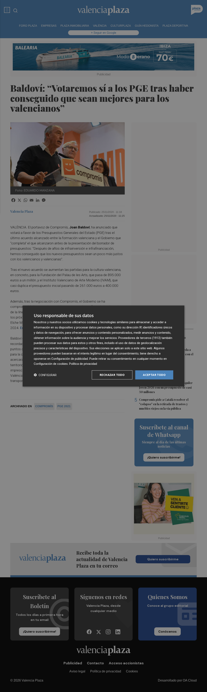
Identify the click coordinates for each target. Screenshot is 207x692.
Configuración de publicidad (69, 358)
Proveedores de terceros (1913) (139, 338)
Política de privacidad (83, 364)
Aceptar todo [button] (154, 375)
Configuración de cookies (51, 364)
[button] (45, 375)
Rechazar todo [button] (112, 375)
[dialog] (103, 346)
